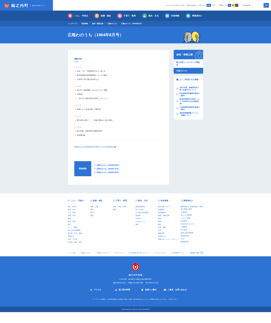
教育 (114, 209)
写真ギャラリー (86, 253)
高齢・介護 (94, 206)
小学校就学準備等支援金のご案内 (190, 108)
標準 (208, 5)
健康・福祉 (106, 16)
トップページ (72, 23)
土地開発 (184, 227)
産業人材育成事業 (187, 233)
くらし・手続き (81, 16)
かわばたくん (140, 221)
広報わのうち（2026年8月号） (108, 165)
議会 (159, 224)
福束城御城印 (140, 206)
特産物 (138, 215)
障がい (92, 212)
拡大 (213, 5)
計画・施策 (162, 227)
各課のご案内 (150, 290)
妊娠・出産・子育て (120, 206)
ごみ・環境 (72, 212)
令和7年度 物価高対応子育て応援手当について (189, 89)
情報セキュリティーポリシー (168, 239)
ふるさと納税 (185, 218)
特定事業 (184, 221)
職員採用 (161, 233)
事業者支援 (185, 236)
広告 (159, 230)
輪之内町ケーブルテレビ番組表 (188, 63)
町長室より (162, 236)
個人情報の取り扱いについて (139, 253)
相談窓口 (71, 236)
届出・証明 (72, 206)
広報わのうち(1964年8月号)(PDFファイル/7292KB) (93, 147)
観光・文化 (154, 16)
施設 (91, 215)
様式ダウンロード (103, 253)
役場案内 (161, 209)
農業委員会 (185, 242)
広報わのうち (112, 23)
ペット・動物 (72, 227)
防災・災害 (72, 221)
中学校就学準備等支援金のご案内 (190, 94)
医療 (91, 209)
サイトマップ (119, 253)
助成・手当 (72, 209)
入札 (182, 239)
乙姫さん (139, 218)
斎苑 (69, 224)
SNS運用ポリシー (178, 253)
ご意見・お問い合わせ (177, 290)
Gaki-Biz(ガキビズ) (187, 224)
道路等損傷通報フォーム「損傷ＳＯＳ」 (189, 114)
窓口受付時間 (124, 290)
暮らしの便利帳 (186, 215)
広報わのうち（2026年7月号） (108, 169)
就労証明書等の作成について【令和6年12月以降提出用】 (190, 101)
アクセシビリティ (161, 253)
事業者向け (197, 16)
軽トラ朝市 (139, 209)
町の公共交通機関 (74, 230)
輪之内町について (164, 206)
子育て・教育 (130, 16)
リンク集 (72, 253)
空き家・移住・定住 (75, 242)
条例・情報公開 (97, 23)
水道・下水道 (72, 239)
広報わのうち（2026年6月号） (108, 172)
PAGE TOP (194, 253)
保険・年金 (72, 215)
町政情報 (175, 16)
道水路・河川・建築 (75, 233)
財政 (159, 218)
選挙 (159, 221)
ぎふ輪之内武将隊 (142, 212)
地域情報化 (162, 212)
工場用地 (184, 212)
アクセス (98, 290)
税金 (69, 218)
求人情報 (184, 230)
